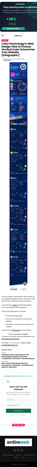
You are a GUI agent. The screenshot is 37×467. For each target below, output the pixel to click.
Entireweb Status (29, 455)
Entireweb (7, 60)
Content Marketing (15, 343)
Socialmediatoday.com (10, 345)
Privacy (16, 457)
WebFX (15, 305)
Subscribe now (18, 411)
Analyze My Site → (13, 28)
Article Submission (8, 455)
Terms (23, 457)
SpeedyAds (19, 455)
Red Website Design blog (10, 339)
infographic (16, 330)
